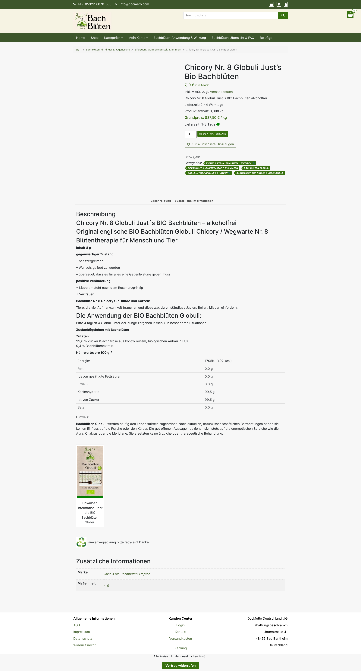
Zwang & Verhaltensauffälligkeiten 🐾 (230, 163)
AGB (76, 625)
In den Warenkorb (212, 133)
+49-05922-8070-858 (94, 4)
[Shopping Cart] (350, 14)
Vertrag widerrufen (180, 665)
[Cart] (278, 4)
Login (180, 625)
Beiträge (266, 38)
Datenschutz (82, 638)
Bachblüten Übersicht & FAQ (233, 38)
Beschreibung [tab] (161, 200)
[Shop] (271, 4)
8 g (106, 585)
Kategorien (112, 38)
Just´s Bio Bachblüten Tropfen (127, 574)
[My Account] (285, 4)
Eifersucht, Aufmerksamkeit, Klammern (157, 49)
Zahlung (180, 648)
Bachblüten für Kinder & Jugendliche (108, 49)
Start (78, 49)
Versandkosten (221, 92)
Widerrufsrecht (84, 645)
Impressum (81, 632)
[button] (210, 144)
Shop (95, 38)
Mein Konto (136, 38)
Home (80, 38)
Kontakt (180, 632)
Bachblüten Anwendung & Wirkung (179, 38)
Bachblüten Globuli (256, 168)
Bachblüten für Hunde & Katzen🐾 (209, 173)
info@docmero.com (134, 4)
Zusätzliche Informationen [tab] (194, 200)
